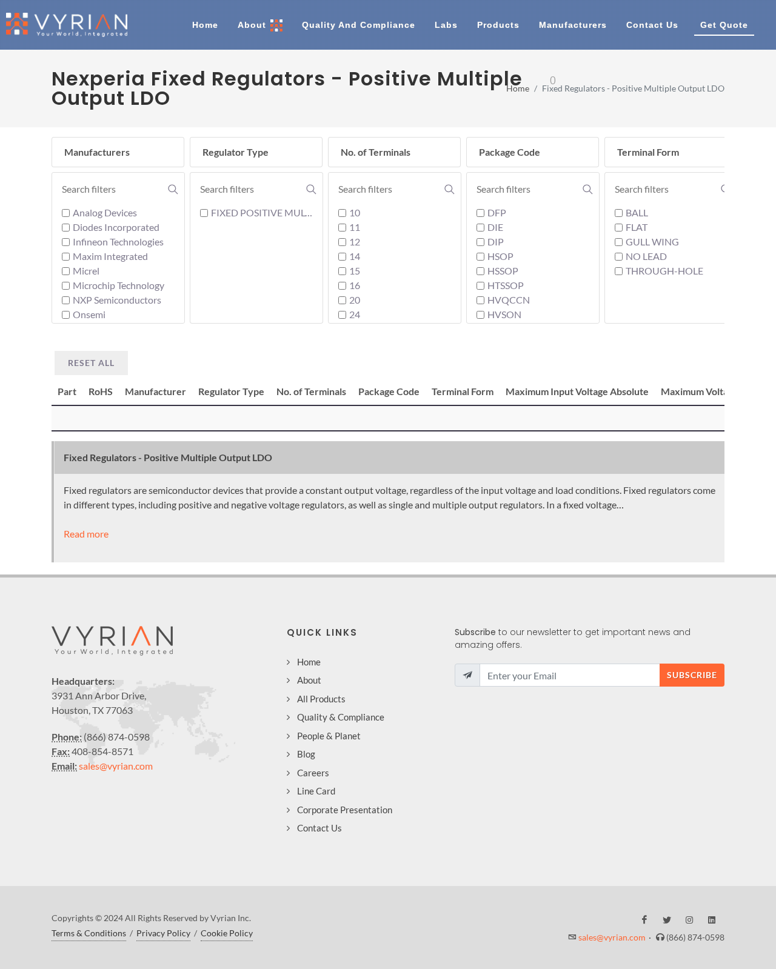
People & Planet (329, 735)
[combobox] (120, 189)
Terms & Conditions (89, 933)
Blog (306, 753)
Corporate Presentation (344, 809)
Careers (313, 772)
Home (517, 88)
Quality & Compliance (340, 716)
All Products (321, 698)
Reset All (91, 363)
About (309, 679)
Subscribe (692, 675)
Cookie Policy (227, 933)
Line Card (316, 790)
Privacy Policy (163, 933)
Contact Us (319, 827)
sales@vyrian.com (116, 765)
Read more (86, 533)
